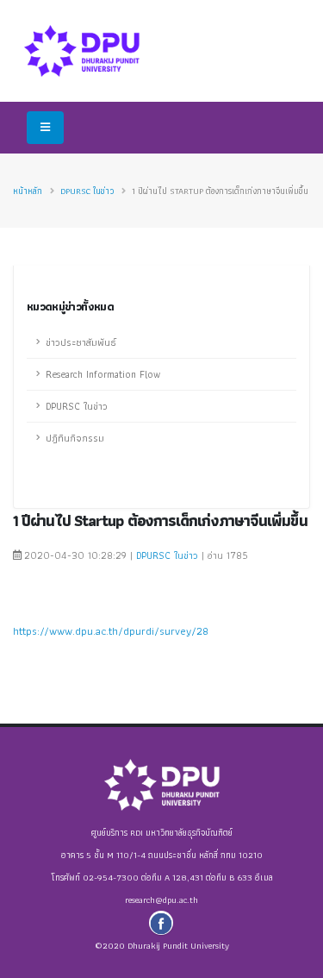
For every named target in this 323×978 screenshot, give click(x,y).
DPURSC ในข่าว (87, 191)
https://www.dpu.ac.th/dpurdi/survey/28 (110, 631)
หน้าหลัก (27, 191)
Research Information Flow (103, 374)
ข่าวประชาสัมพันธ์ (81, 342)
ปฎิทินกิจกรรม (75, 438)
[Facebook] (161, 923)
